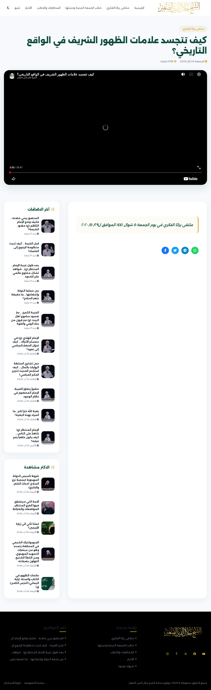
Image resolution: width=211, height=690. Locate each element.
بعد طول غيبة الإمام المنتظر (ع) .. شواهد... (36, 652)
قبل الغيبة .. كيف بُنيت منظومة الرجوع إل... (36, 645)
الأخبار (28, 7)
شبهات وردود (126, 666)
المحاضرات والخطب (48, 7)
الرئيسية (139, 7)
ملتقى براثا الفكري (117, 7)
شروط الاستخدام (12, 682)
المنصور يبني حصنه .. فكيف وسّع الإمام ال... (36, 638)
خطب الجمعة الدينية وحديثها (83, 7)
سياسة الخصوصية (34, 682)
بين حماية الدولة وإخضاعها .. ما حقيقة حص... (35, 659)
